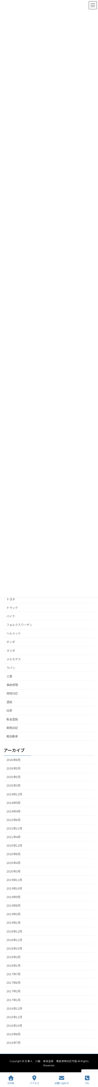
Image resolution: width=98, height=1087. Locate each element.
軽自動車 (12, 736)
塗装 (9, 702)
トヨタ (12, 599)
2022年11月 (14, 828)
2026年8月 (13, 760)
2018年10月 (14, 948)
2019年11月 (14, 880)
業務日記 (12, 727)
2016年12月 (14, 1008)
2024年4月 (13, 811)
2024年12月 (14, 794)
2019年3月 (13, 914)
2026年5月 (13, 768)
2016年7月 (13, 1042)
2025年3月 (13, 785)
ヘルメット (13, 633)
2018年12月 (14, 931)
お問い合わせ (61, 1083)
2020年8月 (13, 854)
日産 (9, 710)
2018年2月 (13, 957)
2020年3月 (13, 871)
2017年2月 (13, 991)
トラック (12, 608)
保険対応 (12, 693)
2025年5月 (13, 777)
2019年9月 (13, 897)
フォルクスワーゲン (19, 625)
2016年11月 (14, 1017)
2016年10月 (14, 1025)
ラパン (10, 668)
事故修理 (12, 685)
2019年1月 (13, 922)
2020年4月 (13, 862)
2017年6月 (13, 982)
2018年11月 (14, 940)
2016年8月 (13, 1034)
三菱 (9, 676)
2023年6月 (13, 820)
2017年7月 (13, 974)
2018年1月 (13, 965)
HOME (11, 1083)
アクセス (34, 1083)
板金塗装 (12, 719)
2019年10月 (14, 888)
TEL (87, 1083)
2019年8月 (13, 905)
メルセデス (13, 659)
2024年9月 (13, 803)
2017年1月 (13, 1000)
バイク (10, 616)
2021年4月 (13, 837)
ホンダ (10, 642)
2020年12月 (14, 845)
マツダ (10, 650)
